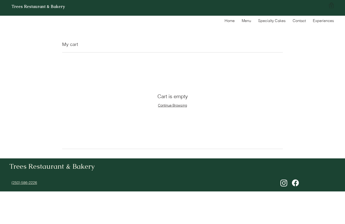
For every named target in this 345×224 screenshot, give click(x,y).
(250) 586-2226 (24, 182)
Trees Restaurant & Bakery (38, 6)
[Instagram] (283, 182)
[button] (331, 5)
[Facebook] (295, 182)
